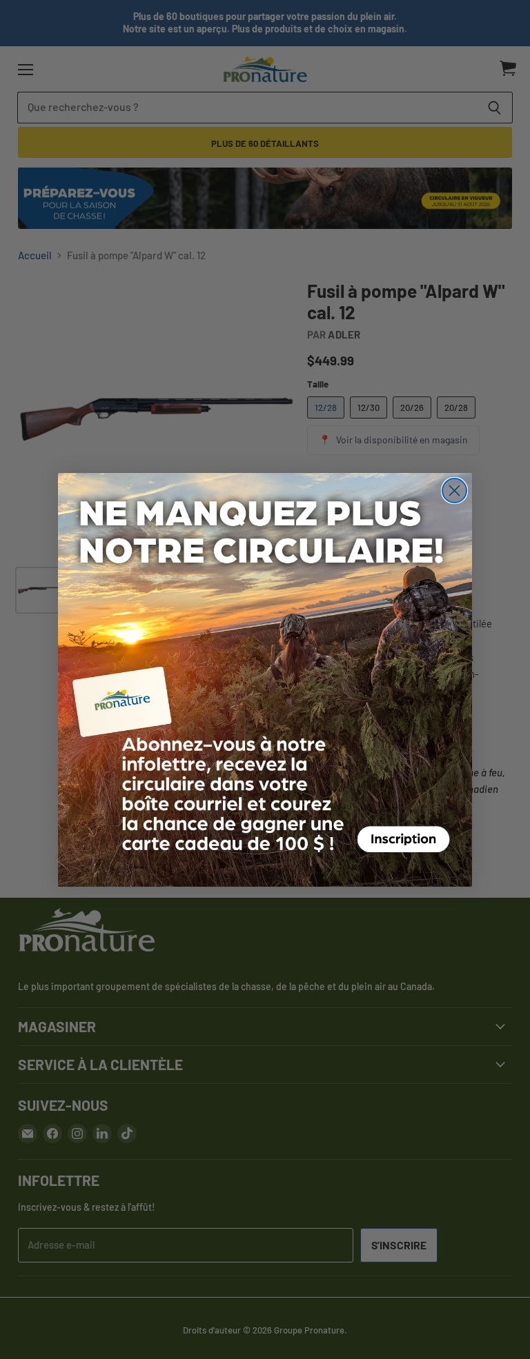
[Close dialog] (454, 491)
